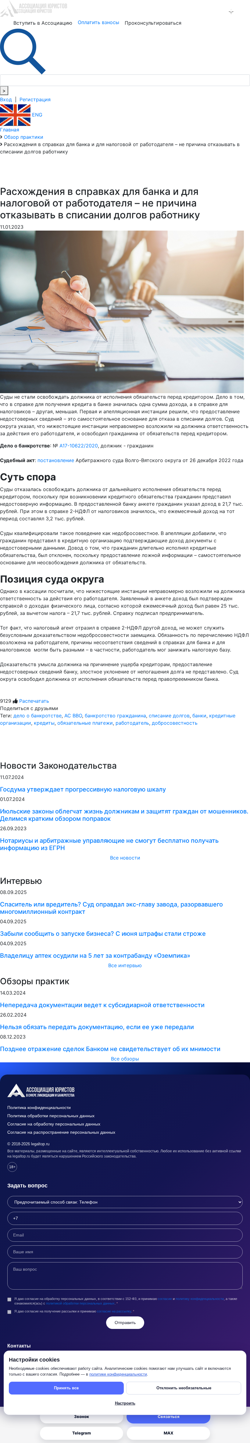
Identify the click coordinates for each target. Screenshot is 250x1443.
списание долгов (169, 716)
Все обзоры (125, 1059)
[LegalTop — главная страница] (125, 1090)
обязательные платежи (85, 723)
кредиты (44, 723)
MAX (168, 1432)
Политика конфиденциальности (39, 1107)
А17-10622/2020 (78, 446)
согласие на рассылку (114, 1311)
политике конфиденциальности (118, 1374)
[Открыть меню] (244, 11)
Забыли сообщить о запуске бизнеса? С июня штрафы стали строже (103, 933)
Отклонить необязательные (183, 1388)
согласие (165, 1299)
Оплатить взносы (98, 22)
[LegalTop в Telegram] (205, 11)
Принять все (66, 1388)
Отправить (125, 1322)
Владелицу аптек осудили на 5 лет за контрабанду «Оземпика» (95, 955)
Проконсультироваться (153, 23)
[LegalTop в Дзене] (231, 11)
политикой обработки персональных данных (80, 1303)
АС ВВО (73, 716)
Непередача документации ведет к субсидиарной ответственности (102, 1005)
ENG (36, 115)
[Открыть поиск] (23, 51)
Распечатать (34, 701)
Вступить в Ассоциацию (42, 23)
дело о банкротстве (37, 716)
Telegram (81, 1432)
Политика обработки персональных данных (51, 1115)
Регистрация (35, 99)
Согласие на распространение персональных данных (61, 1132)
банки (199, 716)
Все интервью (125, 965)
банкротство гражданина (115, 716)
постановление (56, 460)
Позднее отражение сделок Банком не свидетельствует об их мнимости (110, 1049)
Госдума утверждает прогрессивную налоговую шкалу (83, 789)
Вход (6, 99)
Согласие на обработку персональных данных (53, 1124)
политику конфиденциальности (200, 1299)
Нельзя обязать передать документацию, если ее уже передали (97, 1027)
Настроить (125, 1403)
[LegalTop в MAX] (218, 11)
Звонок (81, 1416)
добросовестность (175, 723)
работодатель (132, 723)
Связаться (169, 1416)
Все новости (125, 858)
